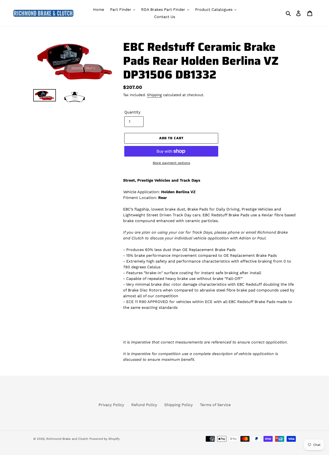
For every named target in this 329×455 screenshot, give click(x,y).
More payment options (171, 163)
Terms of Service (215, 404)
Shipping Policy (178, 404)
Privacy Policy (111, 404)
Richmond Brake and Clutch (67, 439)
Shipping (154, 95)
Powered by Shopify (104, 439)
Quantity (132, 112)
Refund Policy (144, 404)
